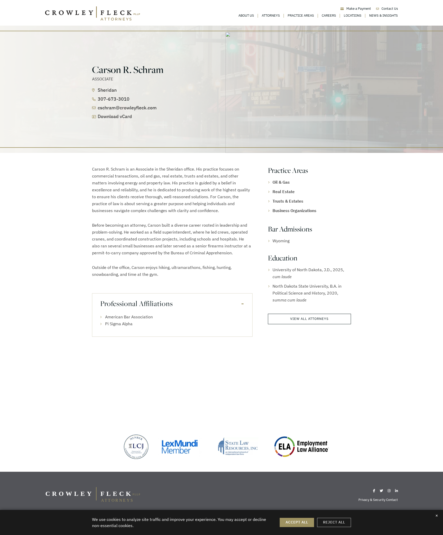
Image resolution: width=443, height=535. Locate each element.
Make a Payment (358, 8)
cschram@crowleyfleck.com (127, 108)
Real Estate (284, 191)
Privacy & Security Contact (378, 500)
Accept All (297, 522)
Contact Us (389, 8)
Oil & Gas (281, 182)
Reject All (334, 522)
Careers (329, 15)
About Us (246, 15)
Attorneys (271, 15)
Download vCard (115, 116)
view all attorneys (309, 319)
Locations (352, 15)
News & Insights (383, 15)
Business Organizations (294, 210)
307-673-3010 (113, 99)
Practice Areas (301, 15)
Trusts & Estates (288, 201)
